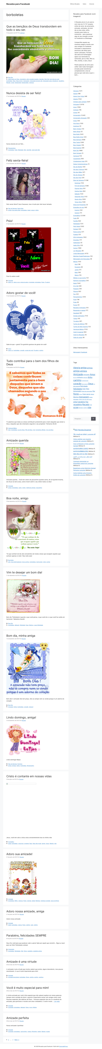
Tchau (75, 318)
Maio (76, 272)
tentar (28, 210)
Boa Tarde (76, 142)
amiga (9, 210)
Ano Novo (76, 123)
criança (20, 925)
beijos (18, 765)
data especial (85, 384)
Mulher (35, 1007)
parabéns (30, 951)
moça (30, 1007)
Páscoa (75, 291)
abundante (23, 79)
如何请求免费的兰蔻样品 (80, 448)
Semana (81, 407)
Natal (75, 283)
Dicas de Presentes (79, 205)
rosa (91, 404)
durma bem (39, 562)
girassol (31, 707)
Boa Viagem (77, 145)
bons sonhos (25, 562)
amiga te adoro (24, 282)
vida (55, 843)
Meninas (38, 900)
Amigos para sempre (80, 102)
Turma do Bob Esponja (80, 326)
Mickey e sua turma (79, 278)
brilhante (80, 377)
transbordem (25, 82)
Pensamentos (12, 148)
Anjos (75, 121)
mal (34, 430)
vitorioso (31, 82)
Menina (31, 625)
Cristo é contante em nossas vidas (29, 776)
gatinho (28, 925)
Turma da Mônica (78, 324)
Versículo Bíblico (12, 428)
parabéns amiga (37, 951)
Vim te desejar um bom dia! (24, 572)
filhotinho (34, 1031)
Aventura (76, 126)
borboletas (9, 81)
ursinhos (41, 977)
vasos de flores (55, 900)
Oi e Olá (75, 286)
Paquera (76, 289)
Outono (77, 213)
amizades (86, 375)
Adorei (75, 93)
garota (43, 843)
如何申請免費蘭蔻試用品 (80, 451)
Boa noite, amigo (17, 498)
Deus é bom (19, 81)
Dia (94, 384)
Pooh (75, 299)
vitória (36, 210)
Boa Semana (77, 139)
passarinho (39, 487)
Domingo (19, 764)
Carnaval (76, 156)
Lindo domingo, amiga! (21, 717)
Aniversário (11, 949)
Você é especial (78, 332)
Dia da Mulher (77, 167)
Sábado (77, 194)
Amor (9, 348)
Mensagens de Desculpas (81, 259)
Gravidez (76, 240)
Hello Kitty (76, 245)
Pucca (75, 305)
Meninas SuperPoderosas (81, 256)
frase (27, 625)
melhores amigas (30, 487)
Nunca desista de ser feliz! (23, 93)
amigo (76, 371)
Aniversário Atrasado (80, 118)
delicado (17, 625)
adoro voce (17, 282)
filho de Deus (28, 430)
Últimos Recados (75, 4)
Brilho (16, 900)
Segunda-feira (79, 196)
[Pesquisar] (93, 419)
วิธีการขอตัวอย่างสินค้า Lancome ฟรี (84, 434)
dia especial (76, 386)
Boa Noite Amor (78, 137)
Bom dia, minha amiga (20, 635)
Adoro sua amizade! (19, 854)
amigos (83, 371)
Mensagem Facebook (80, 352)
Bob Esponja (77, 148)
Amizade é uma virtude (21, 961)
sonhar (48, 562)
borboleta (31, 282)
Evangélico (11, 841)
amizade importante (13, 977)
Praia (75, 302)
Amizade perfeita (17, 1018)
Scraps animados (78, 316)
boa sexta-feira (16, 210)
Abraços (76, 91)
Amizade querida (17, 440)
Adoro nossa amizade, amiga (25, 911)
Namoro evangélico (79, 280)
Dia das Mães (77, 172)
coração (22, 350)
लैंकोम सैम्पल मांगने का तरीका (80, 454)
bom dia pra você (54, 79)
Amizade (10, 280)
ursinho (41, 350)
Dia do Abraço (77, 175)
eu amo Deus (21, 430)
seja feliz (29, 150)
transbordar (18, 82)
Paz (74, 294)
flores (42, 282)
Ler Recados (77, 251)
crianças (20, 900)
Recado (8, 82)
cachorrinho (23, 1031)
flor (94, 391)
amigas (14, 765)
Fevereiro (78, 267)
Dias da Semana (12, 208)
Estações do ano (78, 207)
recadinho (61, 81)
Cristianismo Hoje (79, 161)
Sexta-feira (20, 208)
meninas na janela (45, 900)
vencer (33, 210)
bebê (9, 925)
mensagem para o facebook (50, 81)
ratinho (36, 925)
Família (75, 221)
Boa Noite (10, 560)
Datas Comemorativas (80, 164)
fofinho (80, 394)
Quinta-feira (78, 191)
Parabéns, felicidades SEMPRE (26, 935)
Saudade (76, 313)
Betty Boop (76, 131)
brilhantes (85, 377)
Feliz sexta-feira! (17, 160)
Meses (75, 261)
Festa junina (77, 232)
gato (32, 925)
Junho (77, 270)
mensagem (26, 81)
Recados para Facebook (18, 4)
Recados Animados (79, 307)
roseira (48, 1031)
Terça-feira (78, 202)
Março (77, 275)
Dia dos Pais (77, 177)
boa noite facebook (16, 562)
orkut (75, 402)
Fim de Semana (80, 186)
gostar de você (29, 350)
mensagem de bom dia (36, 81)
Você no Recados (78, 335)
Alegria (75, 99)
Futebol (75, 234)
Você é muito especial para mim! (27, 987)
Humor (75, 248)
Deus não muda (37, 843)
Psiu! (9, 220)
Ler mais (57, 1001)
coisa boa (20, 843)
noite (44, 562)
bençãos (41, 79)
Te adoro (47, 282)
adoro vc (10, 282)
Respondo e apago (79, 310)
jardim (39, 1031)
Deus (14, 81)
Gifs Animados (78, 237)
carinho (77, 380)
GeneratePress (63, 1046)
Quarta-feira (79, 188)
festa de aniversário (87, 391)
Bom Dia (10, 77)
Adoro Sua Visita (78, 96)
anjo (9, 562)
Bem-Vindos (77, 129)
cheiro (24, 487)
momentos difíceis (40, 430)
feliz (25, 150)
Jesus (47, 843)
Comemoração (85, 380)
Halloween (76, 242)
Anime (15, 707)
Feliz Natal (76, 226)
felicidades (17, 951)
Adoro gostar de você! (21, 292)
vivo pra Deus (49, 430)
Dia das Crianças (78, 169)
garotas (29, 900)
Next (17, 1040)
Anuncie (91, 4)
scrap (12, 82)
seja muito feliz (36, 150)
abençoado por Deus (13, 79)
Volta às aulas (77, 337)
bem (9, 430)
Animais (75, 110)
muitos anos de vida (84, 399)
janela (33, 900)
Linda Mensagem (78, 253)
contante (26, 843)
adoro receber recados (32, 79)
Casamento (77, 158)
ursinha (32, 977)
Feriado (75, 229)
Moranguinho (30, 765)
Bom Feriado (77, 153)
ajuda (9, 843)
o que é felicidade (38, 625)
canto (20, 487)
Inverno (77, 210)
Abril (76, 264)
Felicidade (20, 150)
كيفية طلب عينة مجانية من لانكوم (82, 457)
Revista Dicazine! (84, 430)
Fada (16, 150)
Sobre (84, 4)
